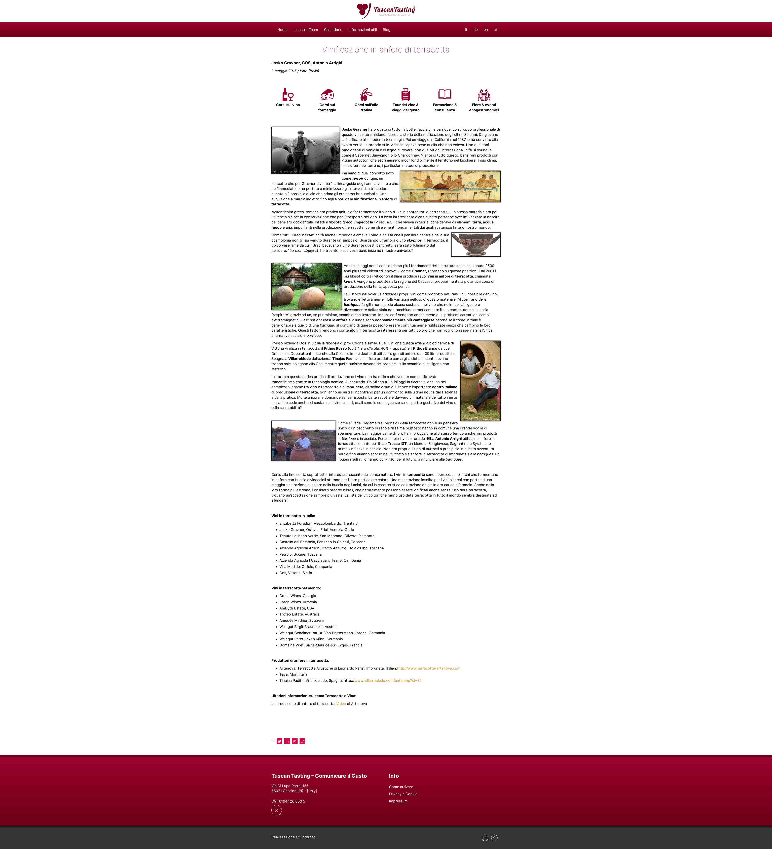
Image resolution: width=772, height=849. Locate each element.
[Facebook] (276, 810)
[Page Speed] (494, 838)
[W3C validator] (485, 838)
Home (282, 30)
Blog (386, 30)
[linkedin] (287, 741)
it (466, 30)
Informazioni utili (362, 30)
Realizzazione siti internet (293, 837)
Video (341, 704)
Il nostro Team (306, 30)
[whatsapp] (302, 741)
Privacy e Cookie (403, 794)
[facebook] (295, 741)
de (475, 30)
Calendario (333, 30)
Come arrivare (401, 787)
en (486, 30)
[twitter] (279, 741)
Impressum (398, 801)
